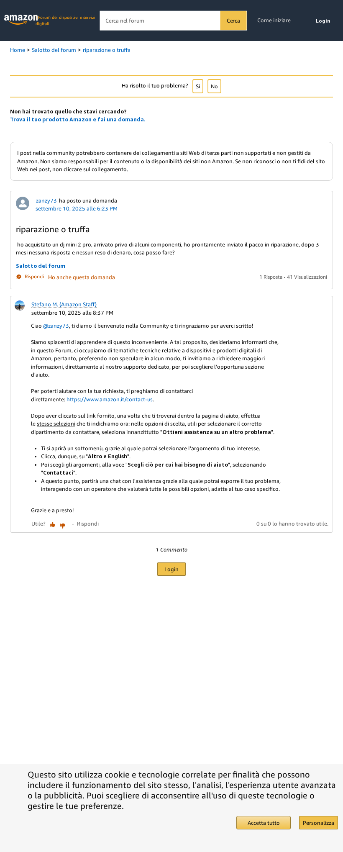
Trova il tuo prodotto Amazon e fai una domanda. (78, 119)
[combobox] (173, 21)
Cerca (233, 20)
